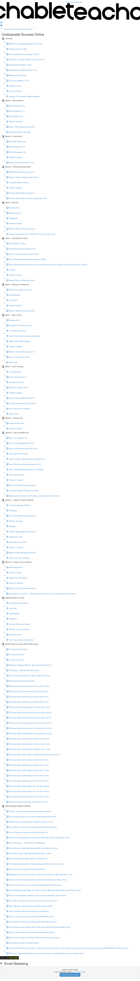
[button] (1, 23)
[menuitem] (1, 26)
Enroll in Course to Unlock (70, 975)
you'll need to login (78, 972)
